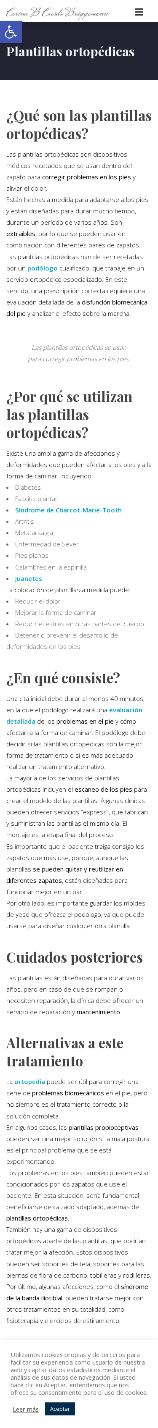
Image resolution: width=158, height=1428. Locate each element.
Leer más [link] (26, 1409)
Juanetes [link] (28, 578)
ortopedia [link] (29, 1081)
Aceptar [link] (60, 1408)
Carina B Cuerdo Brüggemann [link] (57, 13)
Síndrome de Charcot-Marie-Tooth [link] (68, 510)
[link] (11, 32)
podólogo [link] (42, 268)
